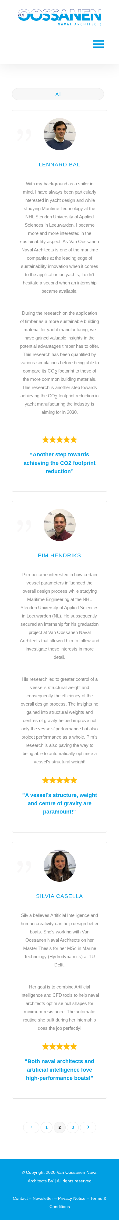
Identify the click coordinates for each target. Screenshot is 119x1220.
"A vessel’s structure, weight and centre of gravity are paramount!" (59, 803)
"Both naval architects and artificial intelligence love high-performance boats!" (59, 1069)
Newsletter (43, 1198)
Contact (20, 1198)
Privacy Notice (71, 1198)
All (58, 94)
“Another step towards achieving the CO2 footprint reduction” (59, 462)
